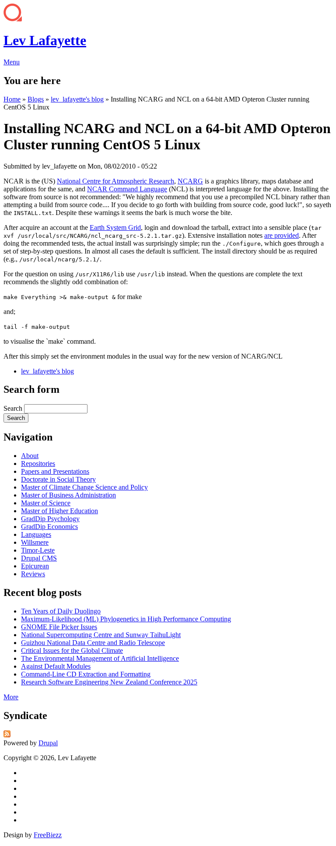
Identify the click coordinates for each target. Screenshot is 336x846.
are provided (281, 235)
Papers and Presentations (55, 471)
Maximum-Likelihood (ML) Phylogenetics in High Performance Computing (126, 619)
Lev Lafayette (45, 40)
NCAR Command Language (127, 189)
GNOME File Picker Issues (59, 627)
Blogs (36, 99)
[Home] (13, 19)
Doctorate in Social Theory (58, 479)
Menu (12, 62)
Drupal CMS (39, 558)
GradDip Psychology (50, 518)
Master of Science (45, 503)
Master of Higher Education (59, 511)
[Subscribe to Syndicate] (7, 735)
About (29, 455)
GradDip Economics (49, 526)
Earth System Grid (115, 227)
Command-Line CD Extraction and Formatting (85, 674)
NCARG (190, 181)
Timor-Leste (38, 550)
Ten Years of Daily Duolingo (61, 611)
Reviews (33, 574)
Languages (36, 534)
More (11, 697)
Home (12, 99)
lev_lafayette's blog (77, 99)
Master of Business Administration (68, 495)
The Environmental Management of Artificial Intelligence (100, 658)
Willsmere (35, 542)
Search (14, 408)
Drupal (48, 743)
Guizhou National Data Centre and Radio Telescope (93, 642)
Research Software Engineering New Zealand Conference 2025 (109, 682)
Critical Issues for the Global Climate (72, 650)
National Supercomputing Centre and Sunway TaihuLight (101, 634)
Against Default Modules (56, 666)
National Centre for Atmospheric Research (115, 181)
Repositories (38, 463)
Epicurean (35, 566)
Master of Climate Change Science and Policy (84, 487)
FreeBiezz (48, 835)
